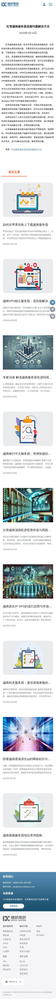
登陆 (44, 4)
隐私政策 (24, 973)
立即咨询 (13, 906)
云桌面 (6, 951)
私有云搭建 (25, 951)
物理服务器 (8, 931)
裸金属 (6, 935)
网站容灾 (7, 969)
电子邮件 (40, 935)
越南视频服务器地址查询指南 (22, 835)
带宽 (22, 947)
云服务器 (7, 939)
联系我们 (24, 969)
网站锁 (6, 965)
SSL (5, 961)
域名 (38, 931)
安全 (5, 956)
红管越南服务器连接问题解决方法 (26, 149)
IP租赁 (23, 935)
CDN (5, 947)
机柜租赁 (24, 943)
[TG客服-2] (52, 309)
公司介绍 (24, 965)
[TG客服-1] (52, 302)
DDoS (5, 943)
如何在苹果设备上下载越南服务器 (25, 224)
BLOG (22, 961)
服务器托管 (25, 939)
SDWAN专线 (25, 931)
